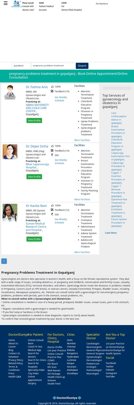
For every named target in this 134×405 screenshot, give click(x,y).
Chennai (71, 346)
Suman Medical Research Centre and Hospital (36, 226)
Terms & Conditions (14, 368)
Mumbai (71, 343)
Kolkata (71, 350)
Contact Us (14, 353)
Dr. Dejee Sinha (37, 146)
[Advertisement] (67, 37)
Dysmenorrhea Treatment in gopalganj (119, 203)
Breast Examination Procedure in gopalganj (118, 131)
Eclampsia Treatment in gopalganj (118, 212)
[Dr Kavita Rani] (10, 220)
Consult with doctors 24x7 (28, 6)
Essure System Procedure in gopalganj (119, 222)
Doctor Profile (55, 347)
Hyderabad (73, 356)
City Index (33, 373)
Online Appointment (35, 378)
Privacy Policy (15, 360)
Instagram (111, 373)
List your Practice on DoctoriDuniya (115, 345)
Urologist (91, 366)
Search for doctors (33, 355)
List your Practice (57, 350)
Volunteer (13, 356)
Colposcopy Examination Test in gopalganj (120, 156)
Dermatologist (94, 360)
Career (12, 346)
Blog (10, 350)
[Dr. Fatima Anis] (10, 99)
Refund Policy (15, 363)
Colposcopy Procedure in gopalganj (118, 166)
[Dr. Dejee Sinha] (10, 158)
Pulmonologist (94, 370)
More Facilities (82, 140)
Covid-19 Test (35, 346)
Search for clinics (37, 360)
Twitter (110, 366)
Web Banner (54, 370)
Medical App (34, 350)
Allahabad (72, 369)
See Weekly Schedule (61, 99)
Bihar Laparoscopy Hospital (37, 165)
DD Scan (52, 367)
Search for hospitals (33, 365)
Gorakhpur (72, 373)
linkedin (110, 369)
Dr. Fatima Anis (37, 87)
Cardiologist (92, 343)
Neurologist (92, 373)
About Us (13, 343)
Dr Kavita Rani (36, 205)
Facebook (111, 363)
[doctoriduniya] (16, 7)
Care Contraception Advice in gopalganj (118, 117)
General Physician (96, 350)
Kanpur (71, 363)
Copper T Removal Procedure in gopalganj (118, 191)
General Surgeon (95, 353)
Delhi (70, 340)
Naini (31, 343)
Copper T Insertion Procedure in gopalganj (118, 177)
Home (11, 340)
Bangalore (72, 353)
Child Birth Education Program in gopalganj (117, 144)
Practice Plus (54, 357)
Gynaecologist (93, 356)
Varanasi (71, 366)
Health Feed (54, 383)
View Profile (34, 120)
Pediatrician (92, 363)
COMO (51, 360)
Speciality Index (36, 369)
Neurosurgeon (94, 346)
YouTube (110, 376)
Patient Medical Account (46, 6)
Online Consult (36, 340)
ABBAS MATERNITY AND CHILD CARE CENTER (37, 108)
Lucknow (71, 360)
